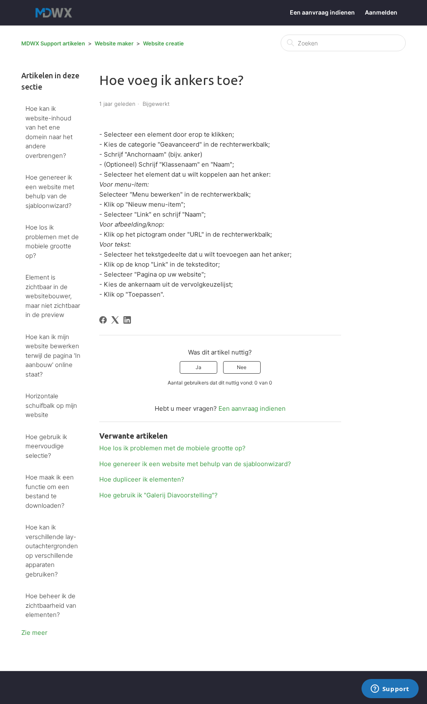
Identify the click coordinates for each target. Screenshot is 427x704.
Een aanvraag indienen (322, 12)
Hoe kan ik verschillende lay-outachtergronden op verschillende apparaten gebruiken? (51, 550)
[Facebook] (103, 320)
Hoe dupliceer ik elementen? (141, 479)
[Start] (55, 12)
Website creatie (163, 43)
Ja (198, 367)
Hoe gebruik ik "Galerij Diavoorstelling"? (158, 495)
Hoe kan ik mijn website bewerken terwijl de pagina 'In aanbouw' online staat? (52, 355)
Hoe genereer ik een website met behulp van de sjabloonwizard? (49, 191)
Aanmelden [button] (381, 12)
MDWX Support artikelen (53, 43)
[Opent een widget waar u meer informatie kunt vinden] (390, 689)
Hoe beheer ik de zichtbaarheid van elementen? (50, 605)
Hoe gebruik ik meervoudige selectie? (46, 446)
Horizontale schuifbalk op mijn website (51, 405)
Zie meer (34, 633)
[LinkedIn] (127, 320)
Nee (241, 367)
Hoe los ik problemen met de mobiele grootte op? (52, 241)
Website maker (114, 43)
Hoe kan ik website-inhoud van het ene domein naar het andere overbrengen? (49, 132)
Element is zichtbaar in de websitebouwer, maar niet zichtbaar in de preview (52, 296)
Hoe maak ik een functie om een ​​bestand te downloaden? (49, 491)
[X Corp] (115, 320)
